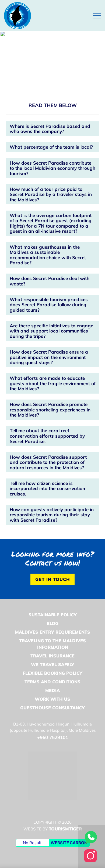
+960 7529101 (52, 737)
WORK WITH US (52, 699)
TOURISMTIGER (65, 829)
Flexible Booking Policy (52, 673)
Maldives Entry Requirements (52, 632)
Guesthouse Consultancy (52, 707)
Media (52, 690)
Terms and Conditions (52, 681)
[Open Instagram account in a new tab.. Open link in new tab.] (90, 855)
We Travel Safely (52, 664)
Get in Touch (52, 579)
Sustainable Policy (53, 614)
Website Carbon (69, 842)
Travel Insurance (52, 656)
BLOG (52, 623)
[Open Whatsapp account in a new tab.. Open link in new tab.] (90, 837)
